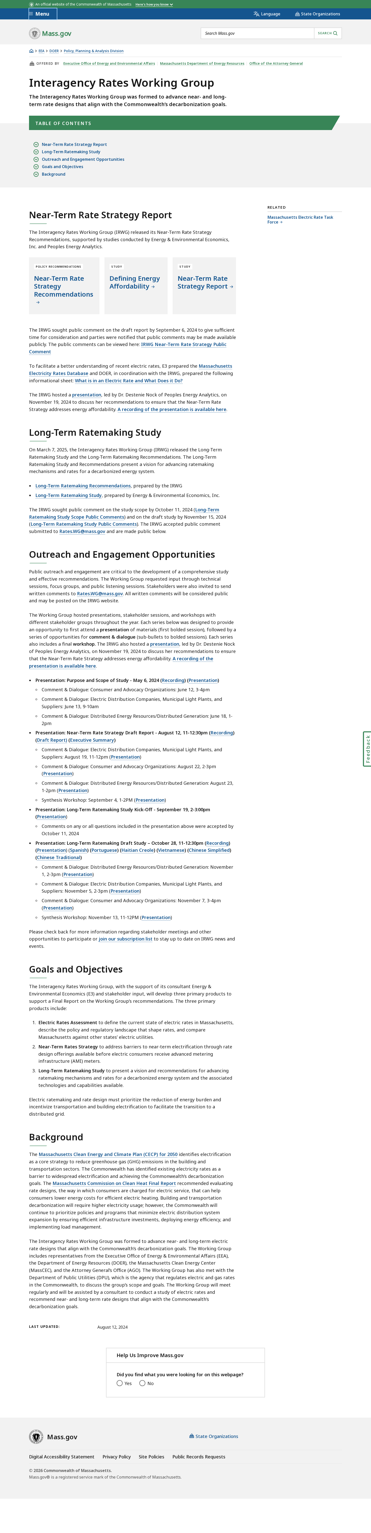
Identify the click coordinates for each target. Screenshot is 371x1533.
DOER (54, 51)
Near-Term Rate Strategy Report (74, 144)
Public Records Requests (198, 1457)
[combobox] (271, 33)
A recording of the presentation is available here (172, 409)
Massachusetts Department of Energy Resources (202, 63)
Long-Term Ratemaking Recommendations (83, 486)
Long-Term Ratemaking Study (71, 151)
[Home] (31, 50)
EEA (41, 51)
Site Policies (151, 1457)
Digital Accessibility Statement (61, 1457)
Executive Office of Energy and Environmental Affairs (109, 63)
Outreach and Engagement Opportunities (83, 159)
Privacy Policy (116, 1457)
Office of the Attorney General (276, 63)
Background (53, 174)
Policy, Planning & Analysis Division (94, 51)
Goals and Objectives (62, 166)
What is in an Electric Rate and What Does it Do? (129, 381)
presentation (86, 395)
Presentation (125, 757)
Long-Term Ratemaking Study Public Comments (84, 524)
